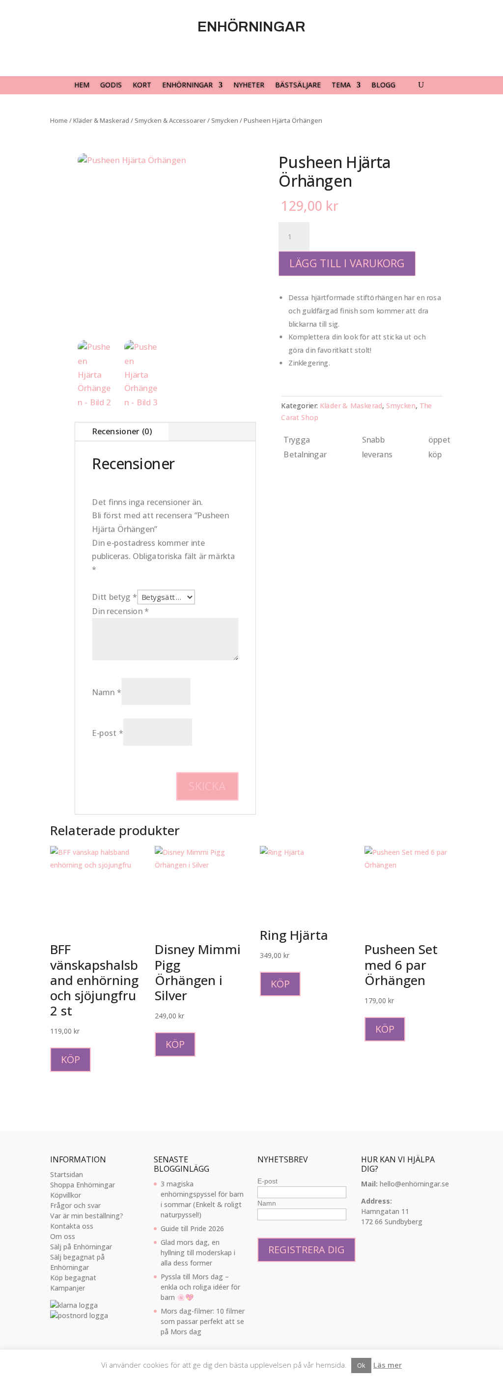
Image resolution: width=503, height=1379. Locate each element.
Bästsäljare (298, 85)
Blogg (383, 85)
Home (59, 120)
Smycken (224, 120)
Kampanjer (67, 1288)
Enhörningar (187, 85)
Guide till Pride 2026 (192, 1228)
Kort (142, 85)
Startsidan (66, 1174)
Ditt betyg (115, 596)
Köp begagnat (73, 1277)
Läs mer (387, 1365)
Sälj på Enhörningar (81, 1246)
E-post (107, 733)
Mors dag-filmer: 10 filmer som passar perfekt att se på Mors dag (203, 1321)
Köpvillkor (65, 1195)
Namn (107, 692)
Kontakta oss (71, 1226)
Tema (341, 85)
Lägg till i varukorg (347, 263)
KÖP (70, 1059)
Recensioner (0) (122, 431)
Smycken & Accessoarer (170, 120)
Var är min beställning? (86, 1215)
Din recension (120, 611)
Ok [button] (361, 1365)
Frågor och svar (75, 1205)
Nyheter (248, 85)
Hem (81, 85)
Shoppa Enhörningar (82, 1184)
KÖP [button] (175, 1044)
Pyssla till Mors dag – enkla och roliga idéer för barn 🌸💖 (200, 1287)
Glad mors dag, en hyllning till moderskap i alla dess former (198, 1252)
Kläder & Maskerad (101, 120)
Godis (111, 85)
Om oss (62, 1236)
